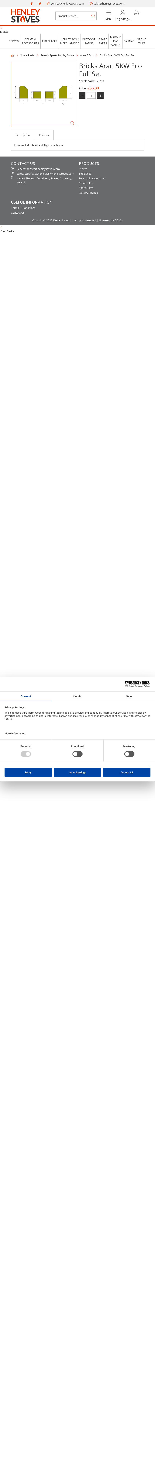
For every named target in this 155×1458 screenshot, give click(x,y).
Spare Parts (103, 41)
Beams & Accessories (30, 41)
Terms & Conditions (23, 208)
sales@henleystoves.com (108, 3)
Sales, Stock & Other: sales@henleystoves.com (45, 173)
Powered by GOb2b (111, 220)
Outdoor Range (89, 41)
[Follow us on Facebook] (32, 3)
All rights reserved (85, 220)
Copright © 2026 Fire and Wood (51, 220)
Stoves (14, 41)
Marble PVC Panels (115, 41)
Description (23, 135)
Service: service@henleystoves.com (38, 169)
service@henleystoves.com (67, 3)
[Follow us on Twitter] (40, 3)
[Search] (93, 16)
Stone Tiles (141, 41)
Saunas (129, 41)
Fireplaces (49, 41)
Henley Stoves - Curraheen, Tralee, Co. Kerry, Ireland (44, 180)
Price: (83, 88)
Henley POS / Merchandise (69, 41)
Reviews (44, 135)
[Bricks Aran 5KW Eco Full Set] (43, 94)
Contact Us (18, 212)
